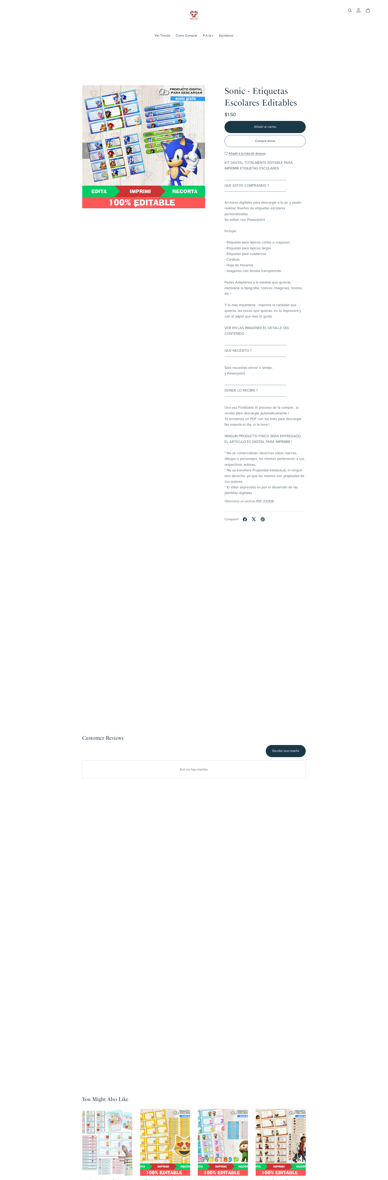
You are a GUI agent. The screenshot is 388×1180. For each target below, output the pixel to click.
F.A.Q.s (208, 36)
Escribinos (226, 36)
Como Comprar (186, 36)
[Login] (358, 10)
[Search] (350, 10)
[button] (86, 151)
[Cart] (369, 10)
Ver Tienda (162, 36)
